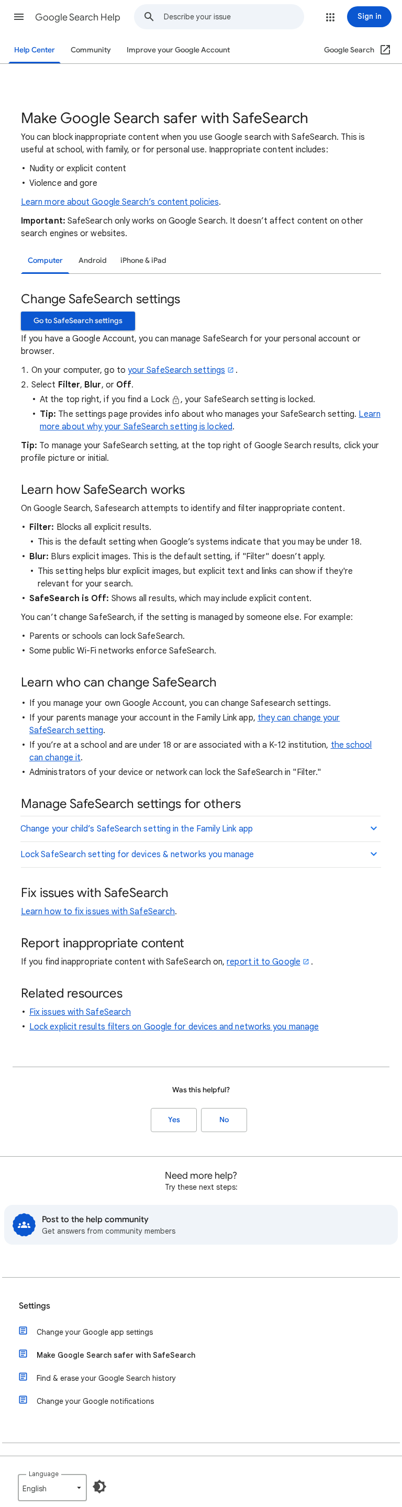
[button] (18, 16)
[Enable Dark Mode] (99, 1486)
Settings (34, 1306)
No (224, 1119)
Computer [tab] (45, 260)
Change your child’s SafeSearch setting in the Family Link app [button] (136, 829)
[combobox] (234, 17)
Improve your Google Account (178, 50)
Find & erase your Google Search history (106, 1378)
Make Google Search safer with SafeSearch (116, 1355)
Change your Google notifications (95, 1401)
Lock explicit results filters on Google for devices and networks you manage (174, 1027)
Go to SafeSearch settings (78, 320)
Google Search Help (77, 17)
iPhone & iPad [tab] (143, 260)
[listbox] (52, 1487)
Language (44, 1474)
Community (91, 50)
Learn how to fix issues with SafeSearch (98, 911)
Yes (174, 1119)
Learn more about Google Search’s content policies (120, 202)
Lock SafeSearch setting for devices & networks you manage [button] (137, 854)
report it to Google (263, 962)
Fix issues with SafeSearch (80, 1012)
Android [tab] (93, 260)
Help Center (34, 50)
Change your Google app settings (95, 1332)
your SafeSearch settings (176, 370)
